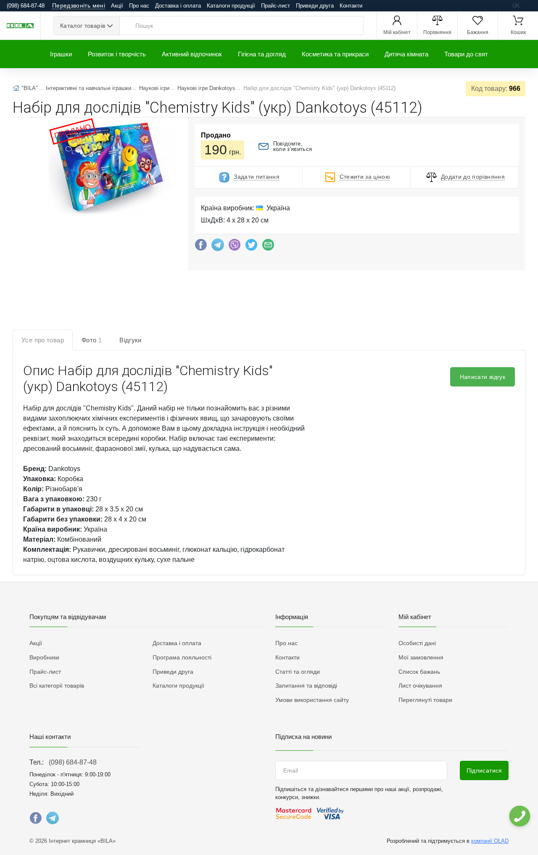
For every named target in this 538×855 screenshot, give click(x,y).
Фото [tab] (92, 340)
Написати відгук (482, 376)
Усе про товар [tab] (42, 340)
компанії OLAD (490, 841)
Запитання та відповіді (306, 685)
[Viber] (234, 246)
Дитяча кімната (406, 54)
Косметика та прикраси (335, 54)
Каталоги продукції (231, 6)
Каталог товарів (82, 25)
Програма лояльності (182, 657)
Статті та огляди (297, 671)
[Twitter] (251, 246)
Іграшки (61, 54)
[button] (110, 167)
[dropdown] (519, 816)
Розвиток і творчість (117, 54)
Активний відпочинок (192, 54)
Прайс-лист (275, 6)
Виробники (44, 657)
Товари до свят (466, 54)
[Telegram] (217, 246)
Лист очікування (420, 685)
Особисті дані (417, 643)
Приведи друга (315, 6)
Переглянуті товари (425, 699)
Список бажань (419, 671)
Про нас (139, 6)
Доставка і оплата (178, 6)
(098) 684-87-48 (73, 762)
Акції (117, 6)
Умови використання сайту (312, 699)
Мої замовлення (420, 657)
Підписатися (484, 770)
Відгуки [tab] (130, 340)
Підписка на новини (303, 736)
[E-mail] (268, 246)
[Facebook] (201, 246)
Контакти (351, 6)
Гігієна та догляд (262, 54)
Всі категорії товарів (56, 685)
